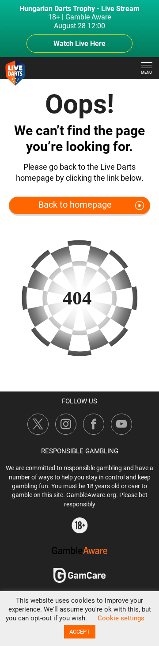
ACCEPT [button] (79, 631)
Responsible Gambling (79, 451)
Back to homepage (75, 204)
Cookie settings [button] (121, 618)
